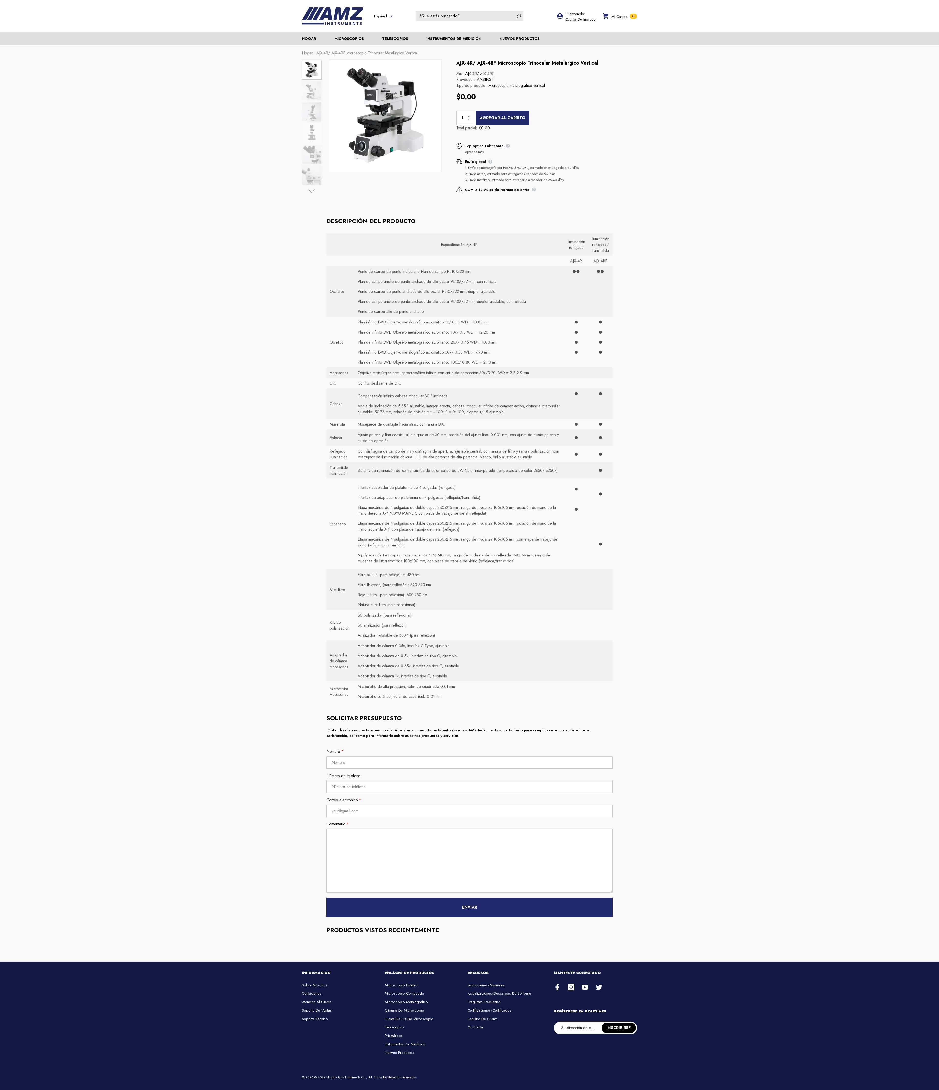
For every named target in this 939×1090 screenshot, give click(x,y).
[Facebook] (557, 987)
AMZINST (485, 79)
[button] (391, 16)
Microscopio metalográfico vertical (516, 85)
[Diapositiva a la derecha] (311, 191)
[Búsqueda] (469, 16)
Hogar (307, 53)
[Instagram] (571, 987)
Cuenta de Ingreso (580, 19)
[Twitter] (599, 987)
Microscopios (349, 38)
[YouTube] (585, 987)
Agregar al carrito (502, 118)
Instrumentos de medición (453, 38)
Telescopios (395, 38)
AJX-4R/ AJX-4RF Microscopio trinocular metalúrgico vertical (527, 63)
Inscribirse (618, 1028)
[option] (385, 116)
